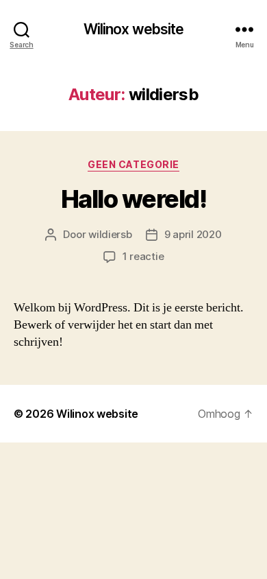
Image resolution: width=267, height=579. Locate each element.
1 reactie (143, 256)
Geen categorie (133, 164)
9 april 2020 (193, 234)
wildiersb (110, 234)
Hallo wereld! (134, 199)
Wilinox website (134, 29)
